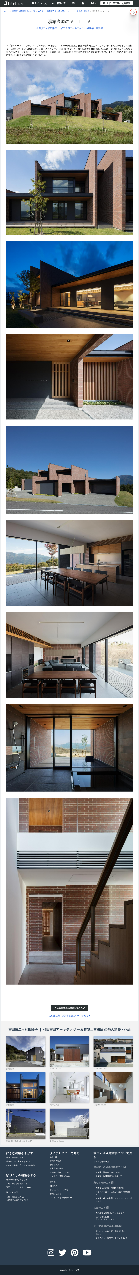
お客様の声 (54, 1165)
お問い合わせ (55, 1194)
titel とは (53, 1157)
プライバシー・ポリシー (60, 1190)
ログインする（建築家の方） (62, 1198)
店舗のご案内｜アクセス (60, 1172)
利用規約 (53, 1186)
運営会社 (53, 1182)
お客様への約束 (56, 1169)
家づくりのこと (102, 1182)
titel (72, 1270)
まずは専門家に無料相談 (118, 3)
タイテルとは (41, 3)
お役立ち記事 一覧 (101, 1162)
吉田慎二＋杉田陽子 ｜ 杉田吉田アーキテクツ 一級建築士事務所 (69, 28)
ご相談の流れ (61, 3)
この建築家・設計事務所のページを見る (69, 1015)
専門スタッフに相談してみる (18, 1187)
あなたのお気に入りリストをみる (20, 1165)
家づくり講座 (12, 1192)
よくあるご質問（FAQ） (60, 1176)
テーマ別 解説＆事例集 (106, 1226)
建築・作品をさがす (14, 1158)
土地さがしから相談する (16, 1184)
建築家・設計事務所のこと (109, 1167)
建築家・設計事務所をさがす (18, 1161)
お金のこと (100, 1207)
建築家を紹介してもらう (16, 1180)
